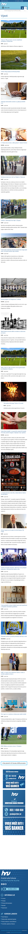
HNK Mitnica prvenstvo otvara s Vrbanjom (11, 746)
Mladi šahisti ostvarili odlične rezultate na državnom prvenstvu (13, 332)
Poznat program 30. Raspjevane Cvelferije (11, 299)
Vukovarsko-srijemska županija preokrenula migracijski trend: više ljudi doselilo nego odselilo (14, 250)
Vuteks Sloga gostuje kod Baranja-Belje (10, 71)
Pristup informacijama (7, 903)
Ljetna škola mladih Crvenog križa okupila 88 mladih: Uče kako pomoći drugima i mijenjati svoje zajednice (13, 432)
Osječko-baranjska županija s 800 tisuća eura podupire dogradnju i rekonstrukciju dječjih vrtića (14, 568)
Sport (2, 43)
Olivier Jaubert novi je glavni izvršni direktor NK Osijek (12, 531)
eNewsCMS (24, 930)
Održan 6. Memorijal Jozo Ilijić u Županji (10, 220)
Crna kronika (3, 638)
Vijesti (2, 105)
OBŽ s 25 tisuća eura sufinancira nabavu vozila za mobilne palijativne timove (13, 673)
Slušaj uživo (12, 889)
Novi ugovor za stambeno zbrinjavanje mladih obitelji (13, 714)
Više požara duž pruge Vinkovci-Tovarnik (13, 403)
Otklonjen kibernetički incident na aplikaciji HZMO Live (13, 102)
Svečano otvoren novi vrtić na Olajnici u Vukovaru (13, 177)
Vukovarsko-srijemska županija (9, 919)
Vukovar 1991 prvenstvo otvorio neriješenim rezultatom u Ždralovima (11, 40)
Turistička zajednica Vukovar (8, 924)
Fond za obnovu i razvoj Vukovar (9, 921)
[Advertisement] (14, 122)
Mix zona (2, 145)
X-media (8, 932)
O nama (3, 898)
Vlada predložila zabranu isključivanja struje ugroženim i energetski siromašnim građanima (14, 606)
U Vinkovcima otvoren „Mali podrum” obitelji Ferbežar (14, 142)
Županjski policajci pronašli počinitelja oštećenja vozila (14, 636)
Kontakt (18, 1)
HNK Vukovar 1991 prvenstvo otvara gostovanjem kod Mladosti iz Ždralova (13, 368)
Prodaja (21, 1)
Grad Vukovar (5, 917)
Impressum (4, 908)
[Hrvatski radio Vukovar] (3, 4)
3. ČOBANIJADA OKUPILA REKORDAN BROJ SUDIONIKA (13, 493)
